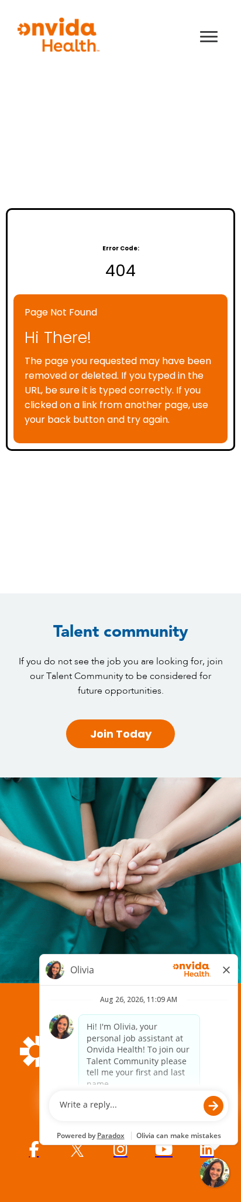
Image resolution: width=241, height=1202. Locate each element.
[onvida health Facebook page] (34, 1150)
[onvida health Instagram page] (120, 1150)
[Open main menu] (208, 36)
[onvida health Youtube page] (164, 1150)
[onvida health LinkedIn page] (207, 1150)
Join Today (121, 733)
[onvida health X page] (77, 1150)
